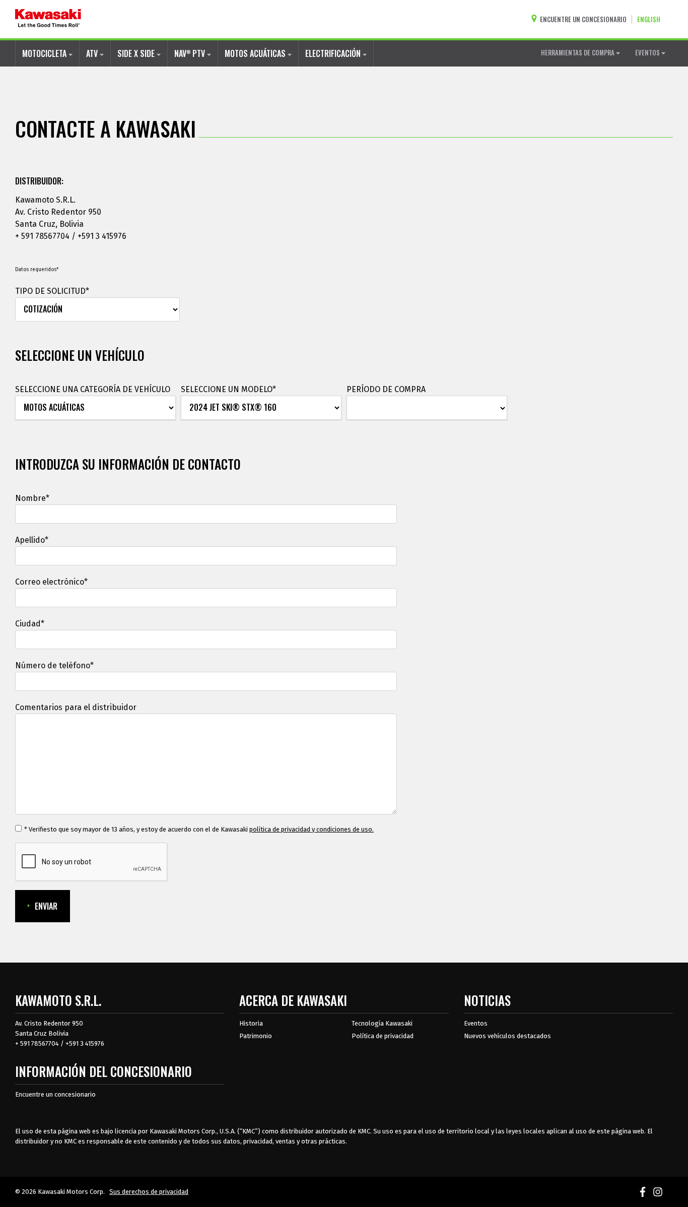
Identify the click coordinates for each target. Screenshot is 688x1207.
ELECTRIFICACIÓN (334, 53)
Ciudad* (29, 623)
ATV (93, 53)
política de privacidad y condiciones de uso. (311, 829)
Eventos (476, 1023)
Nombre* (32, 498)
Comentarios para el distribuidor (75, 707)
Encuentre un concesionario (55, 1094)
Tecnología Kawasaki (382, 1023)
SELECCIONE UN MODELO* (228, 389)
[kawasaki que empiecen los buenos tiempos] (48, 19)
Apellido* (31, 540)
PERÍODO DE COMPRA (386, 389)
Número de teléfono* (54, 665)
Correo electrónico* (51, 582)
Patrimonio (255, 1036)
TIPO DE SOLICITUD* (52, 291)
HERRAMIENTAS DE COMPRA (578, 52)
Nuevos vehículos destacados (507, 1036)
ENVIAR (46, 906)
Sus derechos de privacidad (148, 1191)
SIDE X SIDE (137, 53)
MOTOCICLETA (45, 53)
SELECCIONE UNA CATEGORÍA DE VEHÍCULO (92, 389)
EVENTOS (648, 52)
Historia (251, 1023)
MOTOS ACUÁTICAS (256, 53)
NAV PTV (190, 53)
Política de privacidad (383, 1036)
